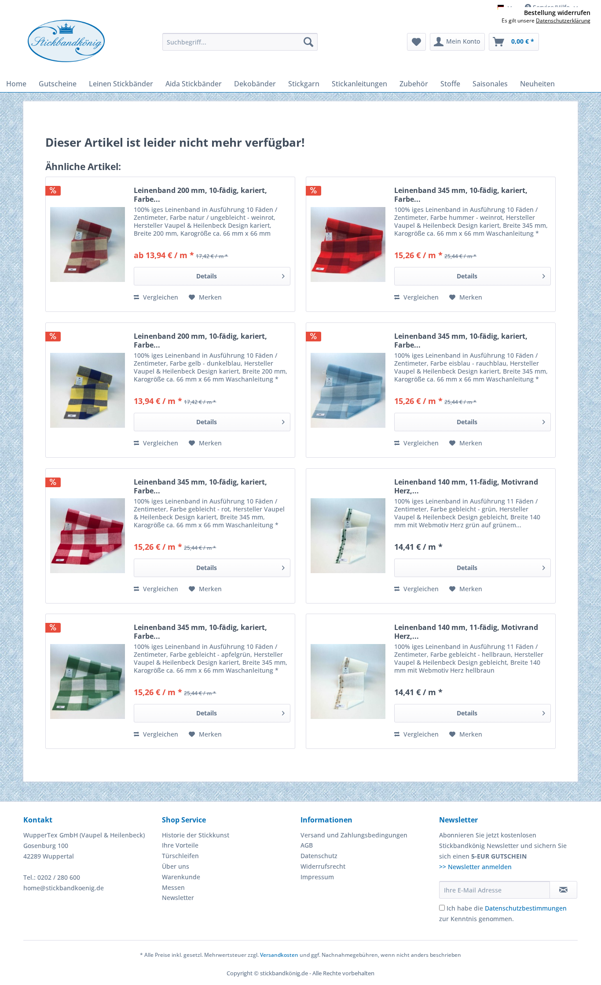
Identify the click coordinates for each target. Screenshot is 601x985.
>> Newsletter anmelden (475, 867)
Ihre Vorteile (180, 845)
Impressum (317, 877)
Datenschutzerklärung (563, 20)
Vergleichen (159, 297)
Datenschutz (318, 856)
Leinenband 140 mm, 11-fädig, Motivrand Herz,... (466, 486)
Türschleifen (180, 856)
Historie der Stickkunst (195, 835)
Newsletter (178, 897)
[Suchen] (308, 42)
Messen (173, 887)
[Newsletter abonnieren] (563, 890)
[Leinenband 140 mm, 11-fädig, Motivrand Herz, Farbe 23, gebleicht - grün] (348, 536)
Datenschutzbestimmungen (526, 908)
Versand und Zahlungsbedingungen (353, 835)
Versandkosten (279, 955)
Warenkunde (181, 877)
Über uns (175, 866)
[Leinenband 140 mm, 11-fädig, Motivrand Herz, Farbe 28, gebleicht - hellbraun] (348, 681)
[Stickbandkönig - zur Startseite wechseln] (66, 41)
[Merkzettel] (416, 42)
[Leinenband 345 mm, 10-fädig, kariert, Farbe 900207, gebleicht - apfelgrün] (87, 681)
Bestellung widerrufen (557, 13)
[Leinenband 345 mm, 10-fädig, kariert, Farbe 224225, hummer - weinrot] (348, 244)
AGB (306, 845)
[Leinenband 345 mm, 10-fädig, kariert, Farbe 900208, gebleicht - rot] (87, 536)
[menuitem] (240, 42)
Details (206, 276)
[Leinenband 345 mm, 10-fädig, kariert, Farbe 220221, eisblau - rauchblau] (348, 390)
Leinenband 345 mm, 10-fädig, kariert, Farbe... (461, 195)
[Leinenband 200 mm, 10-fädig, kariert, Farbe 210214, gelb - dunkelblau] (87, 390)
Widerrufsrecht (322, 866)
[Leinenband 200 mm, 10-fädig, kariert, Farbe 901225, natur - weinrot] (87, 244)
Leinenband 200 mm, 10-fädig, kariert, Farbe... (200, 195)
